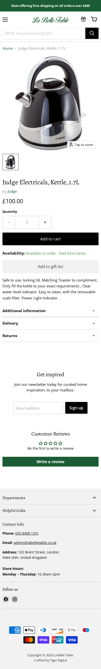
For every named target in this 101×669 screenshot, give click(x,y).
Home (7, 48)
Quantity (9, 211)
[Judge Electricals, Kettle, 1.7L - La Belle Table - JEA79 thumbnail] (10, 162)
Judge (12, 191)
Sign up (76, 408)
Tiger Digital (58, 660)
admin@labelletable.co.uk (35, 542)
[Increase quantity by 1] (45, 222)
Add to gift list (50, 266)
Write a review (50, 461)
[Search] (92, 33)
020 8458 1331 (27, 533)
